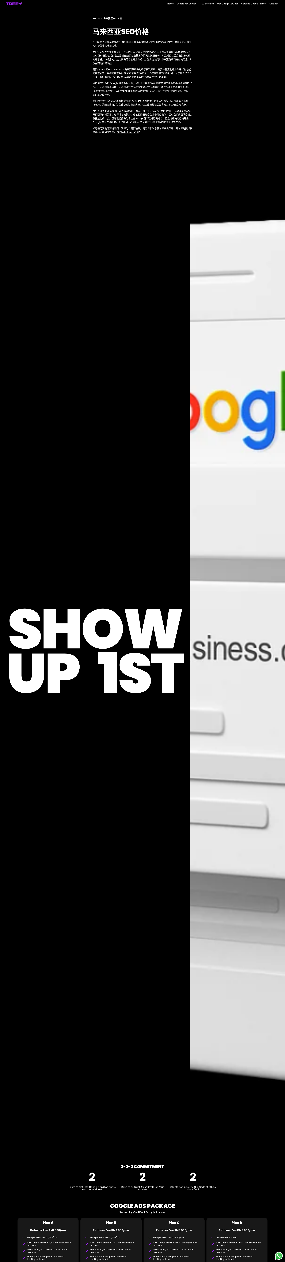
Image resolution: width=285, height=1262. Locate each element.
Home (96, 18)
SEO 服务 (134, 42)
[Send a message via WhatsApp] (279, 1256)
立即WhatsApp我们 (128, 132)
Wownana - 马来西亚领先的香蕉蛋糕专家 (132, 69)
